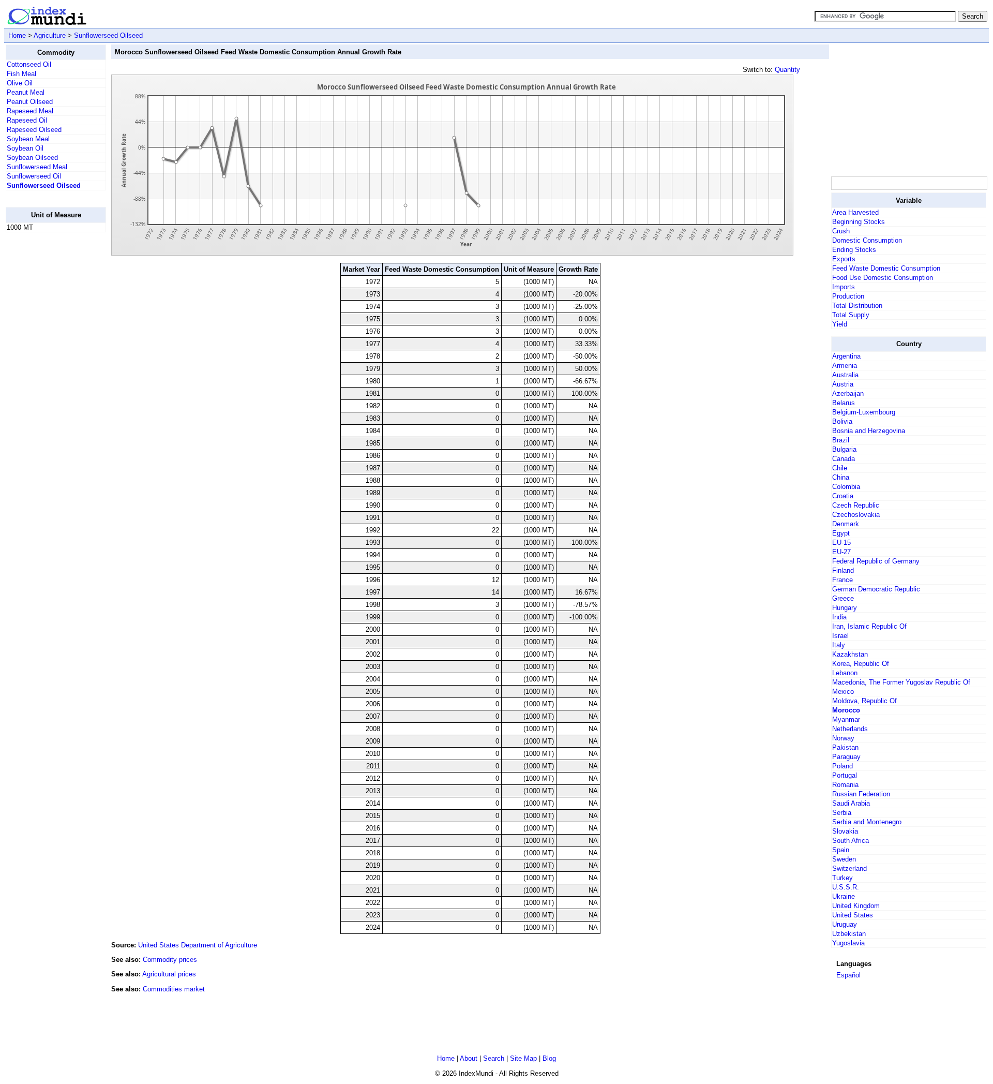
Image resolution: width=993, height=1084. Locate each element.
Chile (839, 468)
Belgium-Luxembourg (863, 412)
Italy (838, 645)
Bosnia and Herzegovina (868, 431)
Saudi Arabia (851, 803)
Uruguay (844, 924)
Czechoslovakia (856, 514)
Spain (840, 850)
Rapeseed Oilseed (34, 129)
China (840, 477)
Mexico (843, 691)
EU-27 (841, 552)
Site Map (523, 1058)
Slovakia (845, 831)
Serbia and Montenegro (866, 822)
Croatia (842, 496)
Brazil (840, 440)
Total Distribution (857, 305)
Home (17, 35)
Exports (843, 259)
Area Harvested (855, 212)
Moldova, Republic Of (864, 701)
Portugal (844, 775)
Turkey (842, 878)
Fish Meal (21, 74)
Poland (842, 766)
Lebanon (844, 673)
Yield (839, 324)
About (468, 1058)
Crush (841, 231)
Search (493, 1058)
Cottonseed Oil (29, 64)
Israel (840, 636)
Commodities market (174, 989)
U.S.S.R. (845, 887)
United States (852, 915)
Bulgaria (844, 449)
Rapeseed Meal (30, 111)
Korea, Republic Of (860, 663)
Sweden (844, 859)
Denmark (845, 524)
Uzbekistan (849, 934)
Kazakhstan (850, 654)
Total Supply (850, 315)
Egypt (841, 533)
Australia (845, 375)
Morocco (846, 710)
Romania (845, 785)
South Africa (850, 840)
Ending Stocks (854, 250)
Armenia (844, 365)
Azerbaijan (848, 393)
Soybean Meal (28, 139)
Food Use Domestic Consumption (882, 277)
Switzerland (849, 868)
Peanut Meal (25, 92)
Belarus (843, 403)
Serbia (841, 812)
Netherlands (850, 729)
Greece (843, 598)
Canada (843, 459)
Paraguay (846, 757)
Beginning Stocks (858, 222)
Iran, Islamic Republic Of (869, 626)
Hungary (844, 608)
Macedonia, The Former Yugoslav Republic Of (901, 682)
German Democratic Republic (876, 589)
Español (848, 975)
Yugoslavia (848, 943)
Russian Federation (861, 794)
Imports (843, 287)
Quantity (787, 69)
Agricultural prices (169, 974)
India (839, 617)
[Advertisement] (47, 396)
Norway (843, 738)
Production (848, 296)
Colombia (846, 487)
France (842, 580)
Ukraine (843, 896)
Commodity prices (170, 959)
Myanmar (846, 719)
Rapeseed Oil (27, 120)
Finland (843, 570)
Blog (549, 1058)
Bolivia (842, 421)
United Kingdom (856, 906)
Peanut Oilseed (30, 102)
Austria (842, 384)
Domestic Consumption (867, 240)
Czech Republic (855, 505)
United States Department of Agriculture (197, 945)
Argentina (846, 356)
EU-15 (841, 542)
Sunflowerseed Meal (37, 167)
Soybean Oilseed (32, 157)
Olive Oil (20, 83)
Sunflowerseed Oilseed (108, 35)
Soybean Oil (25, 148)
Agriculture (50, 35)
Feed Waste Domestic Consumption (886, 268)
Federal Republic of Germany (876, 561)
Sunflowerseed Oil (34, 176)
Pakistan (845, 747)
